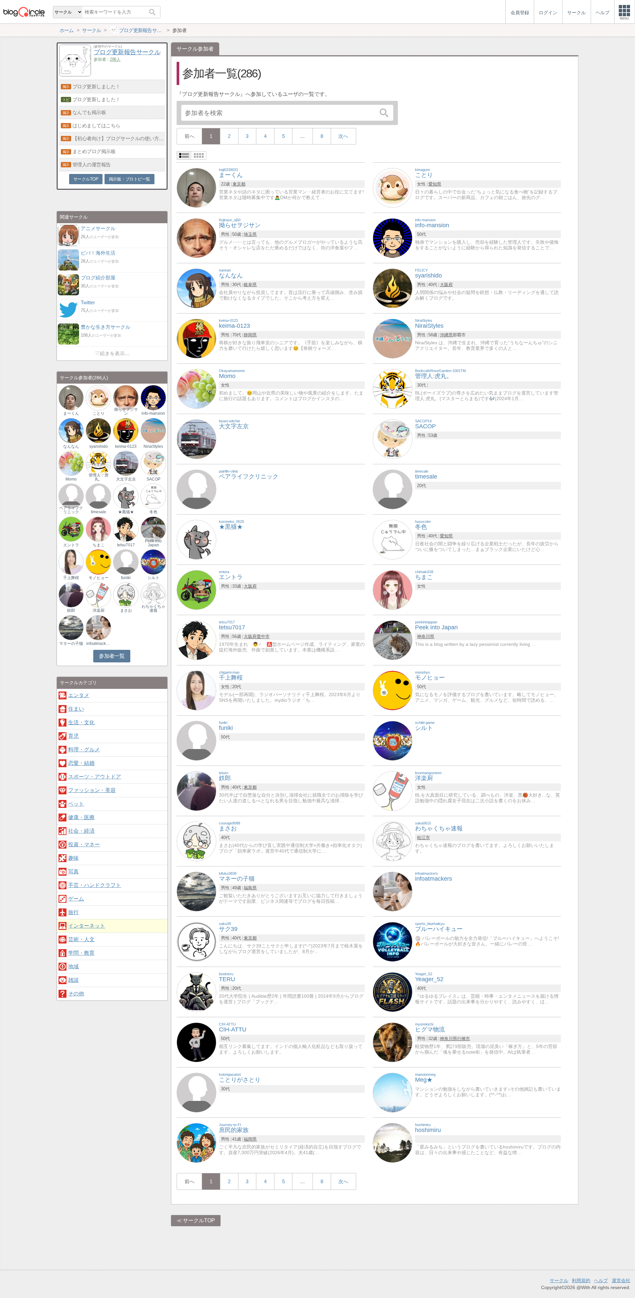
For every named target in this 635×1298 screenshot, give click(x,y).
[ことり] (392, 187)
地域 (73, 966)
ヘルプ (601, 1280)
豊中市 (263, 636)
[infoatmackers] (392, 891)
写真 (73, 871)
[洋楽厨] (392, 790)
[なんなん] (196, 288)
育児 (73, 736)
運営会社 (621, 1280)
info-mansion (153, 413)
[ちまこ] (392, 589)
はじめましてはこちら (96, 125)
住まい (76, 709)
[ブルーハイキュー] (392, 941)
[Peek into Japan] (392, 640)
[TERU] (196, 991)
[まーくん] (196, 187)
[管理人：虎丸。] (98, 463)
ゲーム (76, 898)
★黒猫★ (126, 512)
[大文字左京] (196, 438)
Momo (71, 479)
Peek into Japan (153, 543)
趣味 (73, 858)
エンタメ (78, 695)
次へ (343, 136)
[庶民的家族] (196, 1142)
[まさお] (196, 841)
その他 (76, 993)
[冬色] (392, 539)
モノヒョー (98, 578)
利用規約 (581, 1280)
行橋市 (463, 1038)
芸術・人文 (81, 939)
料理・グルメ (84, 749)
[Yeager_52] (392, 991)
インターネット (86, 926)
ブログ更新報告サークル (127, 52)
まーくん (71, 413)
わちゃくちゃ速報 (153, 608)
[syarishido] (392, 288)
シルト (153, 578)
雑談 (73, 980)
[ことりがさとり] (196, 1092)
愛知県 (434, 184)
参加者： (107, 59)
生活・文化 (81, 722)
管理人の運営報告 (91, 164)
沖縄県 (446, 334)
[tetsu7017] (196, 640)
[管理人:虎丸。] (392, 388)
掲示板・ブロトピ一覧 (129, 179)
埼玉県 (250, 234)
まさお (126, 610)
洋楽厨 (99, 610)
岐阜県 (250, 284)
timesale (98, 512)
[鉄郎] (196, 790)
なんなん (71, 446)
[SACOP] (392, 438)
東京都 (239, 184)
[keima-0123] (196, 338)
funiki (126, 578)
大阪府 (446, 284)
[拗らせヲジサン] (196, 237)
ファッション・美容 (92, 790)
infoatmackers (98, 644)
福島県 (250, 887)
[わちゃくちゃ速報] (392, 841)
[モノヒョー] (392, 690)
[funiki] (196, 740)
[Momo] (196, 388)
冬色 (153, 512)
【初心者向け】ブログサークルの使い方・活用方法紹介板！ (118, 138)
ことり (99, 413)
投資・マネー (84, 844)
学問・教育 (81, 953)
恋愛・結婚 (81, 763)
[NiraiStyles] (392, 338)
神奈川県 (425, 636)
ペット (76, 804)
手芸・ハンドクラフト (94, 885)
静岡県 (250, 334)
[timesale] (392, 489)
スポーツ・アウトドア (94, 776)
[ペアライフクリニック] (196, 489)
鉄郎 (71, 610)
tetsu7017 (126, 545)
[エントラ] (196, 589)
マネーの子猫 (71, 644)
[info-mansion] (392, 237)
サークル (559, 1280)
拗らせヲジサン (126, 411)
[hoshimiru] (392, 1142)
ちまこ (99, 545)
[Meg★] (392, 1092)
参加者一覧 (111, 656)
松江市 (423, 837)
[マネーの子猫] (196, 891)
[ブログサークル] (24, 11)
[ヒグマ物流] (392, 1042)
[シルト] (392, 740)
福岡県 (250, 1139)
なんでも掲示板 (89, 112)
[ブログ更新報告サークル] (75, 74)
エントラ (71, 545)
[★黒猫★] (196, 539)
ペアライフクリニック (71, 510)
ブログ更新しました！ (96, 86)
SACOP (153, 479)
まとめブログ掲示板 (94, 151)
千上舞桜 (71, 578)
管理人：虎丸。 (98, 477)
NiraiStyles (153, 446)
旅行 (73, 912)
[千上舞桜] (196, 690)
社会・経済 (81, 831)
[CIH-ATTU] (196, 1042)
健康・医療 (81, 817)
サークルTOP (199, 1220)
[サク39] (196, 941)
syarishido (98, 446)
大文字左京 (126, 479)
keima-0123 (126, 446)
